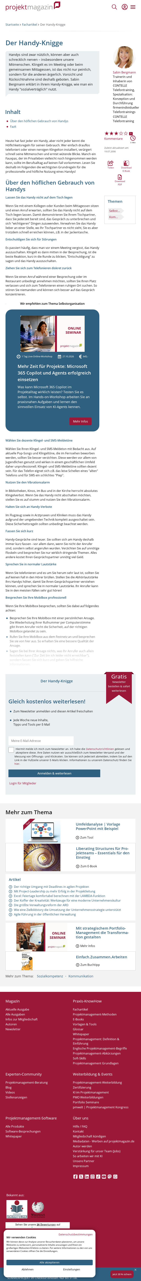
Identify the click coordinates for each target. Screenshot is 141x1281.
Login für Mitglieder (22, 783)
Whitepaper (81, 1034)
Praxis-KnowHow (87, 1001)
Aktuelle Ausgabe (17, 1009)
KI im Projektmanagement (91, 1092)
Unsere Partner (83, 1161)
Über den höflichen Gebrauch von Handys (39, 121)
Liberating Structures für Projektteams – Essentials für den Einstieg (103, 853)
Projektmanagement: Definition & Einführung (96, 1041)
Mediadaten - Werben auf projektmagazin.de (103, 1141)
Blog (9, 1087)
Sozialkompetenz (50, 976)
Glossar (78, 1029)
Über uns (80, 1118)
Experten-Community (24, 1074)
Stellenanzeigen (16, 1097)
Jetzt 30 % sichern (122, 1274)
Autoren (11, 1024)
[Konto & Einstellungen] (124, 7)
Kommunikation (115, 217)
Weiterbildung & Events (93, 1074)
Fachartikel (29, 25)
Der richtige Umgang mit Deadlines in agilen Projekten (51, 887)
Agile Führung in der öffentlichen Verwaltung (45, 914)
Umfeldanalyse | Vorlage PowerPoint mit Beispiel (98, 826)
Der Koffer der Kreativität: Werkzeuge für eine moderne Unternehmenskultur (67, 900)
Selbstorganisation (115, 211)
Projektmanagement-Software (31, 1118)
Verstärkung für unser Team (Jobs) (96, 1151)
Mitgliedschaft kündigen (89, 1136)
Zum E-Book (88, 866)
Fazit (13, 127)
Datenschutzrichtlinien (100, 749)
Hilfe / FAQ (80, 1126)
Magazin (13, 1001)
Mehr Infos (80, 421)
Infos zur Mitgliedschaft (22, 1019)
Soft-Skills (79, 1058)
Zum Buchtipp (90, 965)
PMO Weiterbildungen (88, 1097)
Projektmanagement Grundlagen (96, 1063)
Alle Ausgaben (15, 1014)
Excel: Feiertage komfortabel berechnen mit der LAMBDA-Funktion (59, 896)
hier (17, 763)
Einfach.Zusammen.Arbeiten (101, 956)
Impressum (81, 1166)
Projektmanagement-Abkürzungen (97, 1053)
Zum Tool (86, 837)
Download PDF (120, 177)
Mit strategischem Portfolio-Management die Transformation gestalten (102, 932)
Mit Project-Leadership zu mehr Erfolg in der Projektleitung (54, 891)
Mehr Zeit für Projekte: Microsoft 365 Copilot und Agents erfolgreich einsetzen (54, 372)
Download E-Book (126, 163)
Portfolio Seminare (86, 1102)
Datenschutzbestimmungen (76, 1234)
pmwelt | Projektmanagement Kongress (101, 1107)
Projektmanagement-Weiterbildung (97, 1082)
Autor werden (82, 1146)
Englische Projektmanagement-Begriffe (100, 1048)
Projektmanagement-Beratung (27, 1082)
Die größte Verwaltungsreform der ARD (41, 905)
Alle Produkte (15, 1126)
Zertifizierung (82, 1087)
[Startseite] (33, 7)
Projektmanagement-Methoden (95, 1014)
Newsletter (13, 1029)
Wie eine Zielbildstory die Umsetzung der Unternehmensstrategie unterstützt (67, 910)
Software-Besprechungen (23, 1131)
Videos (10, 1092)
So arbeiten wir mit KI (87, 1156)
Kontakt (78, 1131)
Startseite (12, 25)
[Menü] (132, 7)
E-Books (78, 1019)
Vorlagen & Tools (85, 1024)
